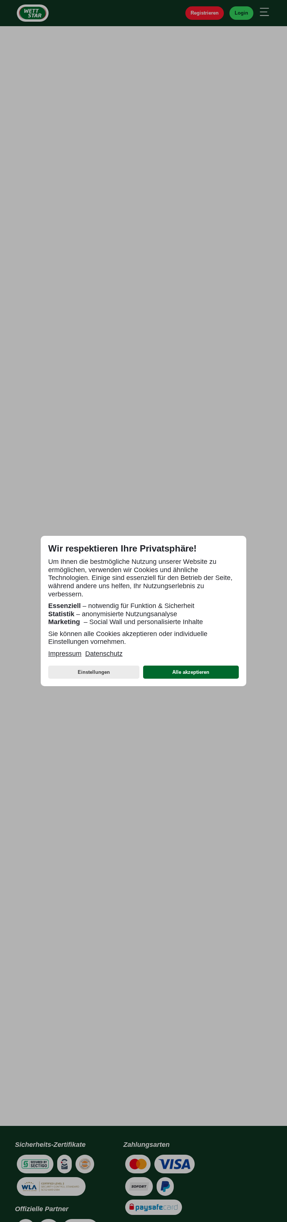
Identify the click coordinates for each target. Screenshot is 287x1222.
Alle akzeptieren (190, 672)
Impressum (64, 653)
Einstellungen (94, 672)
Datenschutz (104, 653)
